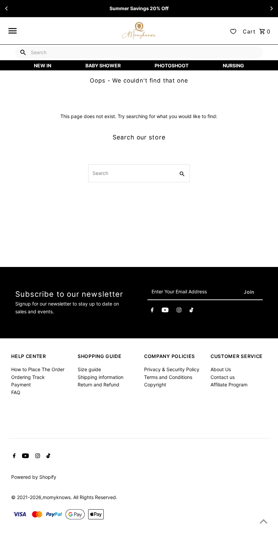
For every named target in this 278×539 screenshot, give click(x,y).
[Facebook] (152, 311)
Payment (21, 384)
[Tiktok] (191, 311)
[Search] (23, 52)
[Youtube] (165, 311)
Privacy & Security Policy (171, 369)
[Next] (271, 8)
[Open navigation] (63, 30)
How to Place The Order (37, 369)
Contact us (223, 377)
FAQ (15, 392)
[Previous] (7, 8)
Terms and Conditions (168, 377)
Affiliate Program (229, 384)
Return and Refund (98, 384)
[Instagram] (179, 311)
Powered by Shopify (33, 477)
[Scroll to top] (263, 521)
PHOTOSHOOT (171, 65)
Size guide (89, 369)
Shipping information (100, 377)
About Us (221, 369)
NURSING (233, 65)
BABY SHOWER (103, 65)
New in (42, 65)
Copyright (155, 384)
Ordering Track (28, 377)
